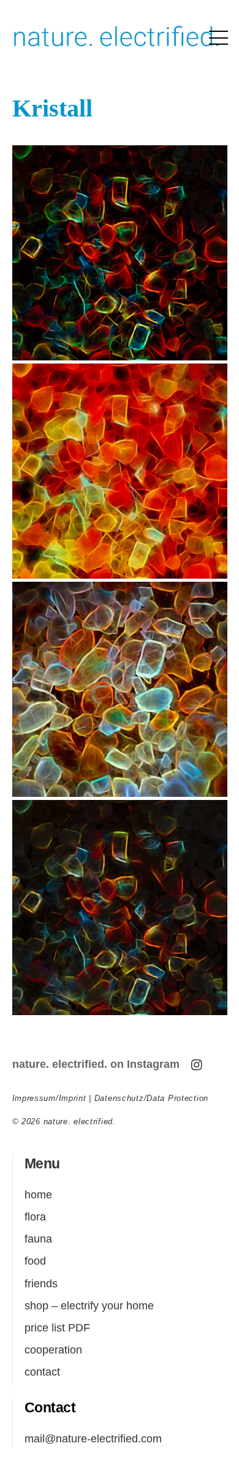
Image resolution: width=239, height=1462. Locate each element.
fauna (38, 1238)
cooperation (53, 1349)
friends (41, 1283)
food (35, 1260)
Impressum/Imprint (49, 1098)
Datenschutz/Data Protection (151, 1098)
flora (35, 1216)
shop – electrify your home (89, 1305)
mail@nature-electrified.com (93, 1438)
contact (42, 1371)
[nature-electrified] (116, 50)
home (38, 1194)
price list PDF (57, 1327)
